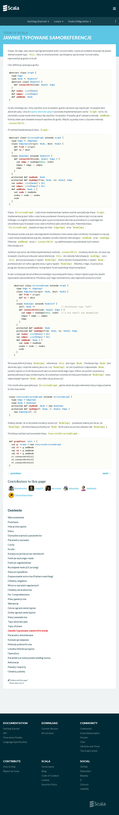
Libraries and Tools (90, 746)
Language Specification (15, 742)
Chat (82, 742)
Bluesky (84, 775)
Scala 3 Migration (78, 21)
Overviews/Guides (12, 737)
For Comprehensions (19, 594)
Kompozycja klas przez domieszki (26, 553)
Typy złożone (15, 626)
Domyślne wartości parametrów (25, 535)
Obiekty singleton (17, 580)
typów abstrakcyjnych (42, 111)
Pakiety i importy (17, 666)
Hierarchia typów (17, 526)
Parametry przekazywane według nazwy (29, 657)
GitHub (84, 766)
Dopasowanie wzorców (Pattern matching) (30, 576)
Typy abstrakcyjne (18, 621)
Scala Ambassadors (90, 733)
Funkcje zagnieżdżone (19, 562)
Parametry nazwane (18, 539)
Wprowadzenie (16, 517)
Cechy (11, 544)
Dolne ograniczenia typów (21, 612)
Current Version (50, 728)
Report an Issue (11, 771)
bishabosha (20, 488)
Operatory (13, 653)
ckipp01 (39, 488)
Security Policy (49, 784)
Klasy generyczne (17, 598)
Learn (57, 21)
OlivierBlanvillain (23, 495)
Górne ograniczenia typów (22, 607)
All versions (48, 733)
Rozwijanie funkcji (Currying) (23, 567)
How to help (9, 766)
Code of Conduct (50, 775)
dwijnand (91, 488)
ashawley (74, 488)
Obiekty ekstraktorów (20, 589)
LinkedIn (84, 788)
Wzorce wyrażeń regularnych (23, 585)
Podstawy (13, 521)
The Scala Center (89, 750)
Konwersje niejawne (18, 639)
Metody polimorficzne (20, 644)
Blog (44, 771)
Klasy (11, 530)
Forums (84, 737)
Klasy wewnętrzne (17, 617)
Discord (84, 784)
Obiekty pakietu (16, 671)
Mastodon (85, 771)
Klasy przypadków (18, 571)
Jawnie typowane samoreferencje (28, 630)
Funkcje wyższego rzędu (21, 558)
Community (86, 728)
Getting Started (37, 21)
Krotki (11, 549)
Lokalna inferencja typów (21, 648)
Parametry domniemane (20, 635)
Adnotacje (13, 662)
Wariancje (13, 603)
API (5, 733)
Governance (48, 766)
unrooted (56, 488)
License (45, 780)
